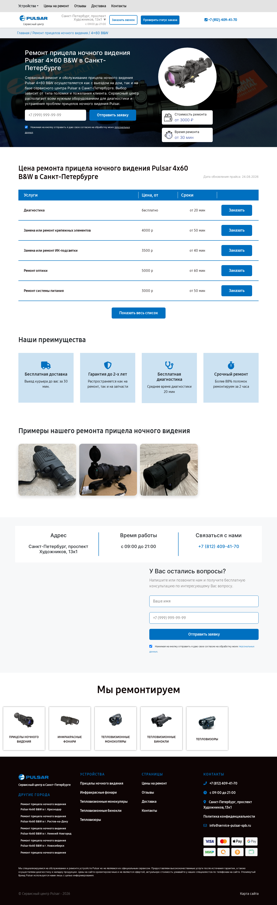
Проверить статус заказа (160, 20)
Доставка (98, 6)
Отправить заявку (113, 115)
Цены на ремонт (56, 6)
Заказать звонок (123, 20)
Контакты (118, 6)
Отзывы (80, 6)
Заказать (237, 210)
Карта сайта (249, 894)
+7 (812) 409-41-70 (218, 546)
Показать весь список (138, 313)
